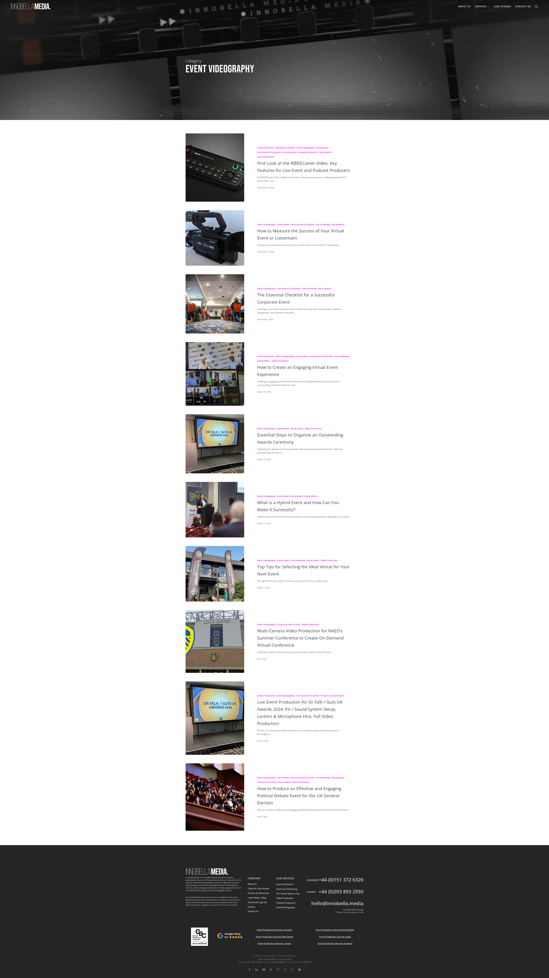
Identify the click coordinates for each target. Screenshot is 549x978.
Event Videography (305, 147)
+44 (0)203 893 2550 (341, 891)
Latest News (322, 147)
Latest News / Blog (257, 897)
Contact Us (253, 911)
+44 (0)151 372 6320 (341, 879)
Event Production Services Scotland (335, 943)
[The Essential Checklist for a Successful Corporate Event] (215, 303)
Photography (337, 777)
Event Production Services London (274, 943)
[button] (230, 935)
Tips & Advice (325, 152)
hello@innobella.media (337, 903)
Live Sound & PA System (269, 152)
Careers (251, 906)
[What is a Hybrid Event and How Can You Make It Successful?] (215, 509)
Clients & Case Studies (258, 888)
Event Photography (285, 907)
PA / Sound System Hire (288, 893)
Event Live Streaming (286, 888)
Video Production (265, 156)
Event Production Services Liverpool (274, 929)
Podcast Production (308, 152)
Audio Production (265, 147)
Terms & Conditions (266, 959)
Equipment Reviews (285, 147)
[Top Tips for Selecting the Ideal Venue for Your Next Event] (215, 573)
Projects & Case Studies (288, 624)
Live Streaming (289, 152)
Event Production (284, 884)
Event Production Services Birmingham (335, 929)
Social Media (297, 496)
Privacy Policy (285, 959)
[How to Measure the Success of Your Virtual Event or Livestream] (215, 238)
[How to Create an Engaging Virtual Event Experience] (215, 374)
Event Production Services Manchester (274, 936)
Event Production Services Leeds (335, 936)
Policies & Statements (258, 893)
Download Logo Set (257, 902)
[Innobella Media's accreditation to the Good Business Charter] (199, 936)
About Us (252, 883)
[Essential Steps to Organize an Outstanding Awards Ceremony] (215, 443)
